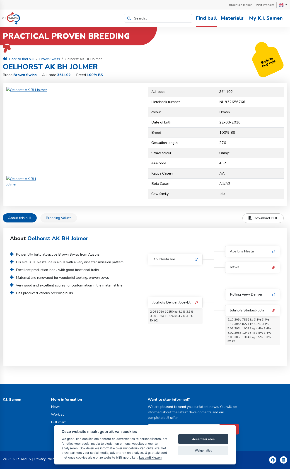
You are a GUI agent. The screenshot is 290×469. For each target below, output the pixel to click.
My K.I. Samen (266, 18)
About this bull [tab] (19, 217)
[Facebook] (272, 460)
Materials (232, 18)
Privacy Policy (45, 459)
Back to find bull (21, 59)
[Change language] (282, 5)
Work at (57, 414)
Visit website (265, 5)
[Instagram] (283, 460)
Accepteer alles (203, 439)
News (55, 406)
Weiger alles (203, 450)
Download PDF (265, 218)
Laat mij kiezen (150, 457)
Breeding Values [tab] (59, 217)
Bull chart (58, 422)
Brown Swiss (49, 59)
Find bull (206, 18)
